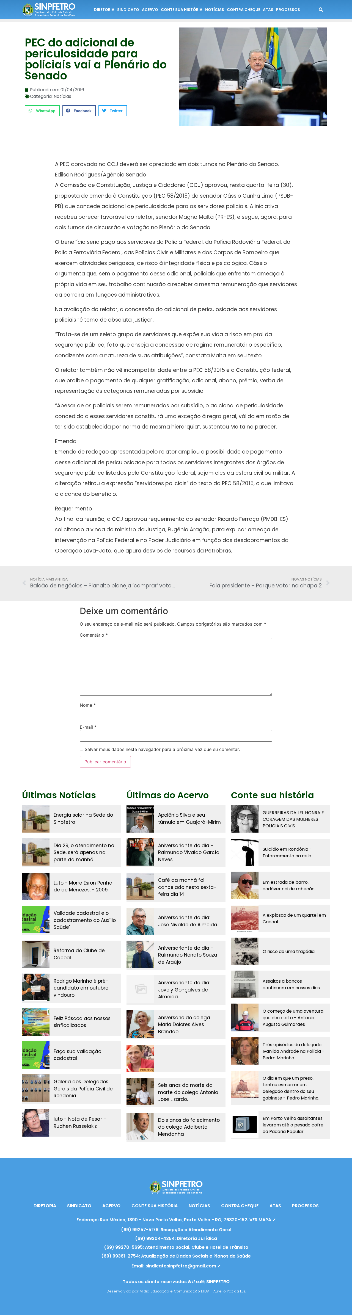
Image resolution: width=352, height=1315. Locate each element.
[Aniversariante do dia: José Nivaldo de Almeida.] (140, 921)
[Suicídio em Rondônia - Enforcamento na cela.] (244, 852)
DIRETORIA (104, 9)
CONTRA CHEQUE (243, 9)
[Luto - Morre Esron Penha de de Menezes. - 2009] (36, 886)
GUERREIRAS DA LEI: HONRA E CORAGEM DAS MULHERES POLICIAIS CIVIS (293, 819)
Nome (88, 705)
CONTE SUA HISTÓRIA (181, 9)
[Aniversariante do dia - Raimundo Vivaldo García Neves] (140, 852)
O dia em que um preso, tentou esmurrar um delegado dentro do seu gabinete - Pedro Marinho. (291, 1088)
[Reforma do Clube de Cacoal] (36, 954)
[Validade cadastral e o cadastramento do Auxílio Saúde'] (36, 919)
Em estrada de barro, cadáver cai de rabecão (289, 885)
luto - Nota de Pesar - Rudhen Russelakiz (80, 1122)
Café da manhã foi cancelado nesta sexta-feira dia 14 (187, 887)
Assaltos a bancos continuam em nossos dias (291, 984)
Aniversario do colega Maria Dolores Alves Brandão (184, 1024)
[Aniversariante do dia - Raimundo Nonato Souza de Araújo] (140, 954)
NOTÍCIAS (214, 9)
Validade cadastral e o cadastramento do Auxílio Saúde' (85, 920)
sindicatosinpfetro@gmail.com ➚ (183, 1266)
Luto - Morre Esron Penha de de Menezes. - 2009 (83, 886)
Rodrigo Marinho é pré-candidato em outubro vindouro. (81, 988)
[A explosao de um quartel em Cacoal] (244, 918)
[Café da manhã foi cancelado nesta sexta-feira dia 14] (140, 886)
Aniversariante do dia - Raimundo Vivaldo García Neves (188, 852)
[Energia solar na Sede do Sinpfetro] (36, 819)
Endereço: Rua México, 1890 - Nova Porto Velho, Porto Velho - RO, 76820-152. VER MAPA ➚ (176, 1220)
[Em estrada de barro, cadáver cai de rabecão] (244, 885)
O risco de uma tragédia (289, 951)
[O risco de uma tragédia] (244, 951)
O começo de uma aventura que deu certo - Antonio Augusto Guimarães (293, 1017)
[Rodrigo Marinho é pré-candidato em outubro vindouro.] (36, 987)
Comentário (94, 635)
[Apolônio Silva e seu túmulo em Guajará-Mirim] (140, 819)
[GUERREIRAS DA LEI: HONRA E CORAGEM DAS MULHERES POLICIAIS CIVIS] (244, 819)
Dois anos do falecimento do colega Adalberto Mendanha (189, 1127)
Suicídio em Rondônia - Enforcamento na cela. (287, 852)
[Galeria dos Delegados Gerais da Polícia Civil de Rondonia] (36, 1088)
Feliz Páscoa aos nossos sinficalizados (82, 1022)
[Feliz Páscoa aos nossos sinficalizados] (36, 1022)
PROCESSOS (288, 9)
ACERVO (150, 9)
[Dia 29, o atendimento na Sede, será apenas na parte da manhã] (36, 852)
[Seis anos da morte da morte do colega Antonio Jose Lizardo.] (140, 1091)
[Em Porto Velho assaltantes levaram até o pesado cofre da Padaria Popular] (244, 1124)
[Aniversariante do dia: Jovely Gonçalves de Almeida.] (140, 989)
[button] (42, 111)
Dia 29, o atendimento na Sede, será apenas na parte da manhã (84, 852)
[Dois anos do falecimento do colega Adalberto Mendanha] (140, 1126)
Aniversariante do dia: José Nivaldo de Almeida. (188, 921)
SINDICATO (128, 9)
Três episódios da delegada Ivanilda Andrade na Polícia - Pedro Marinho (293, 1051)
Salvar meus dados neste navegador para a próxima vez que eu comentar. (162, 749)
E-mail (88, 727)
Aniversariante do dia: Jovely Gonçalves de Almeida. (184, 989)
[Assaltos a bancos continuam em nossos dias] (244, 984)
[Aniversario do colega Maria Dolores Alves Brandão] (140, 1024)
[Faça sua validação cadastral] (36, 1055)
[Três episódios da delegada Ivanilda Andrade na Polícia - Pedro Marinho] (244, 1051)
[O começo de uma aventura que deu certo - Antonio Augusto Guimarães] (244, 1017)
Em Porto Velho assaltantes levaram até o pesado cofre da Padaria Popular (293, 1125)
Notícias (62, 96)
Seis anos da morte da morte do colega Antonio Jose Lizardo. (188, 1092)
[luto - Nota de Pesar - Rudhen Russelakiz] (36, 1123)
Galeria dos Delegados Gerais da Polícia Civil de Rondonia (83, 1088)
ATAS (268, 9)
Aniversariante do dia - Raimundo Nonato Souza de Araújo (187, 955)
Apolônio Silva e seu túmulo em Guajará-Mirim (189, 818)
